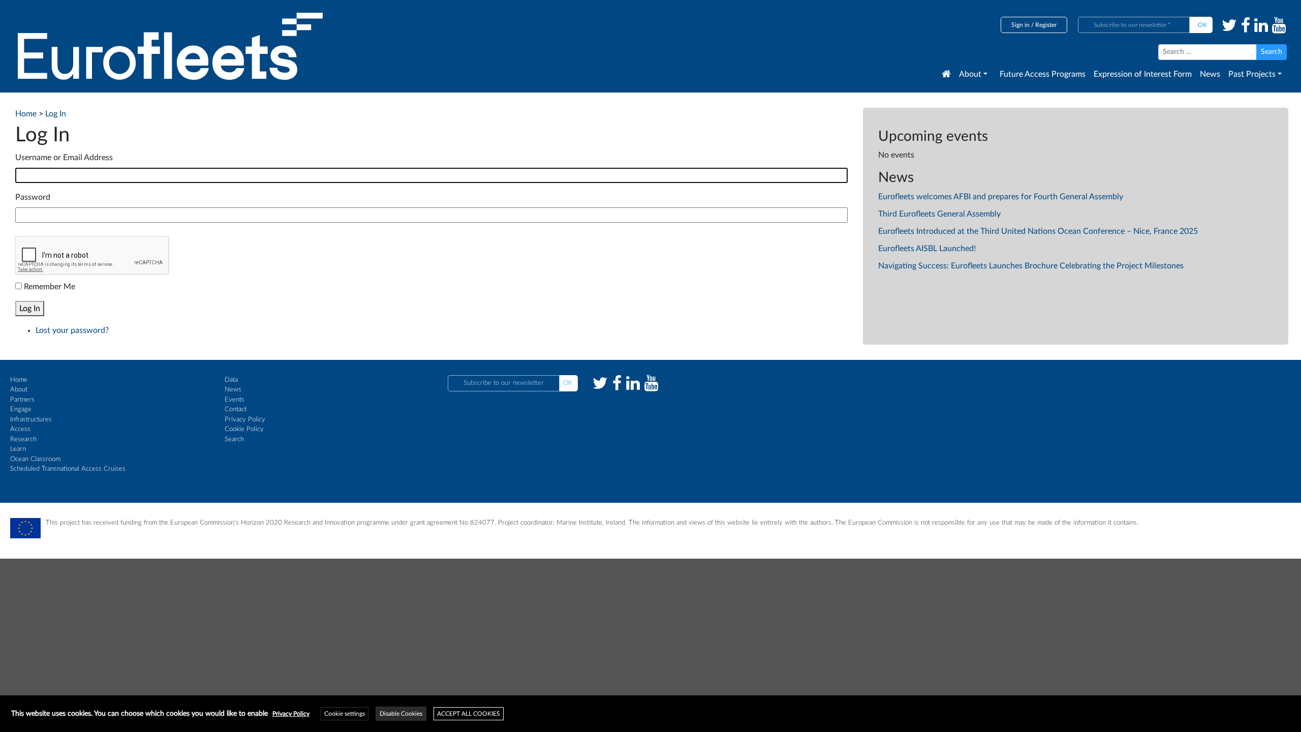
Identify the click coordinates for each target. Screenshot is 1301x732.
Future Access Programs (1043, 74)
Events (234, 399)
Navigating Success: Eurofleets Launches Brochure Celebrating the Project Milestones (1031, 266)
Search (234, 439)
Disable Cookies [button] (401, 714)
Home (18, 380)
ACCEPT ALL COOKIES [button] (468, 714)
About (970, 74)
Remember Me (49, 287)
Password (32, 197)
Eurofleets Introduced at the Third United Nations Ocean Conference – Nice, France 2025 (1038, 231)
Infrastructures (31, 419)
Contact (235, 409)
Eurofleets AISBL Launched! (927, 249)
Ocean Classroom (35, 459)
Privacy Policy (245, 419)
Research (23, 439)
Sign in (1020, 25)
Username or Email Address (64, 158)
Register (1046, 25)
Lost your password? (72, 330)
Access (20, 429)
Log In (29, 308)
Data (231, 380)
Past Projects (1252, 74)
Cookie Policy (244, 429)
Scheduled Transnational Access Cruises (68, 469)
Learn (18, 449)
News (1210, 74)
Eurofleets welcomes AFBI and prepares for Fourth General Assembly (1000, 197)
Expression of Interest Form (1143, 74)
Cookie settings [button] (344, 714)
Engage (21, 409)
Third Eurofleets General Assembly (939, 214)
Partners (22, 399)
